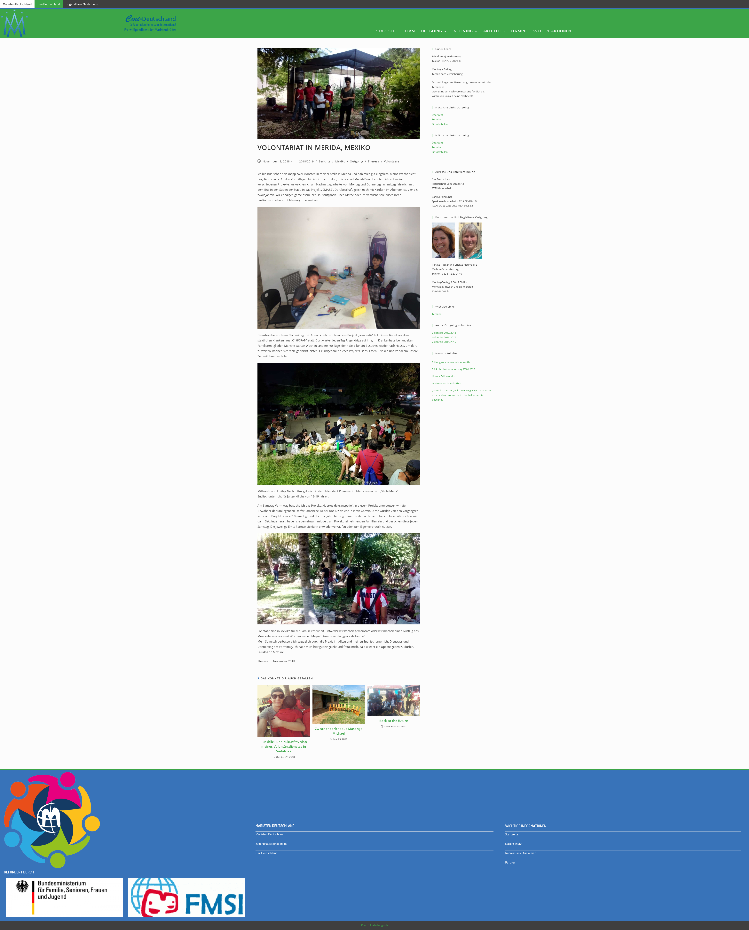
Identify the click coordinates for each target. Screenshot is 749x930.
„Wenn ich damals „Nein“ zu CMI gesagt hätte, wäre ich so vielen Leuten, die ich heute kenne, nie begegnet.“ (461, 395)
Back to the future (393, 721)
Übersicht (437, 115)
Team (409, 31)
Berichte (324, 161)
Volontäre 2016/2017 (444, 337)
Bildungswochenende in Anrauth (451, 362)
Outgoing (431, 31)
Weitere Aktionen (552, 31)
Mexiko (340, 161)
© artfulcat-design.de (374, 925)
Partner (510, 862)
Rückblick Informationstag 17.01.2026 (453, 369)
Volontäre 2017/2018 (444, 332)
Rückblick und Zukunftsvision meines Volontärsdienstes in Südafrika (284, 746)
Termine (519, 31)
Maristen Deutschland (17, 4)
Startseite (387, 31)
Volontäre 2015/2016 (444, 342)
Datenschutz (513, 843)
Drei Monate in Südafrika (446, 383)
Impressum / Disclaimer (520, 853)
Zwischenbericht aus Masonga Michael (339, 731)
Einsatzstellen (440, 124)
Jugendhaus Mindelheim (82, 4)
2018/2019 (306, 161)
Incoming (463, 31)
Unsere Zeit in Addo (443, 376)
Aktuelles (494, 31)
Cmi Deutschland (48, 4)
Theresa (373, 161)
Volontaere (391, 161)
